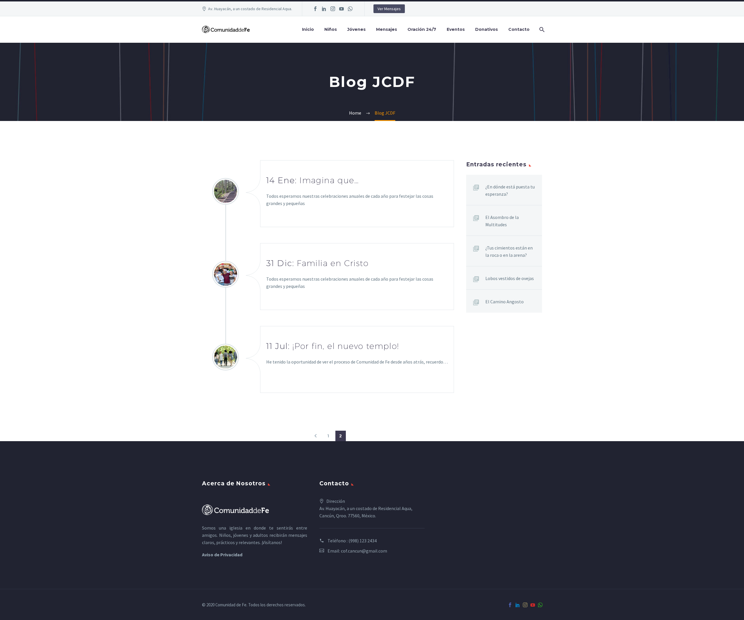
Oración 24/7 (421, 29)
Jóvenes (356, 29)
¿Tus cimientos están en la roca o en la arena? (509, 251)
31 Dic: (317, 263)
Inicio (308, 29)
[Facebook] (315, 8)
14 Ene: (312, 180)
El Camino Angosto (504, 301)
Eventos (456, 29)
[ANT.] (315, 436)
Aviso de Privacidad (222, 554)
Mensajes (386, 29)
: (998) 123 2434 (362, 541)
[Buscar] (541, 29)
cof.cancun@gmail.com (364, 551)
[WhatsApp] (350, 8)
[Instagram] (332, 8)
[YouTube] (341, 8)
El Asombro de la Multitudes (502, 220)
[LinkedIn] (324, 8)
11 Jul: (332, 346)
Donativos (486, 29)
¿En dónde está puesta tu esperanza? (510, 190)
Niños (330, 29)
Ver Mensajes (389, 8)
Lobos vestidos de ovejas (509, 278)
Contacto (519, 29)
